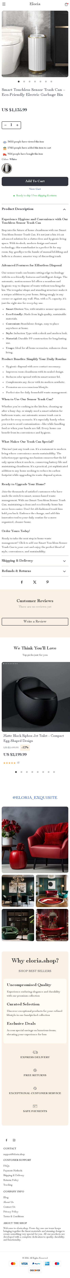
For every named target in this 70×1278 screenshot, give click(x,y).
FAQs (6, 1166)
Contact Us (9, 1207)
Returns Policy (11, 1180)
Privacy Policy (10, 1212)
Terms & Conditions (13, 1216)
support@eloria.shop (14, 1154)
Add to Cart (35, 181)
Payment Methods (12, 1171)
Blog (5, 1197)
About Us (8, 1202)
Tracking (7, 1185)
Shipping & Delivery (13, 1175)
